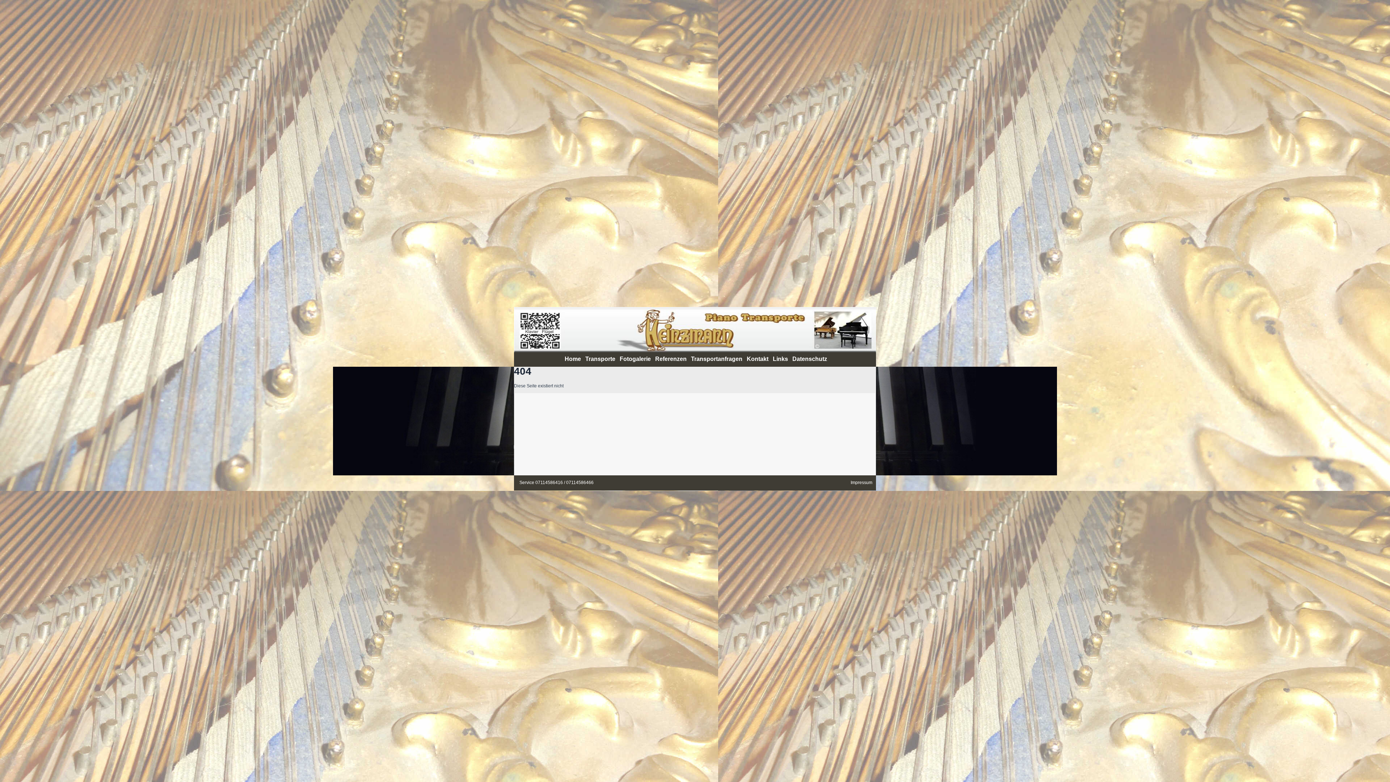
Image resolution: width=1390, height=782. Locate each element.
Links (780, 359)
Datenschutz (809, 359)
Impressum (861, 482)
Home (573, 359)
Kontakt (757, 359)
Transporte (600, 359)
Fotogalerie (635, 359)
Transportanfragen (716, 359)
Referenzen (671, 359)
